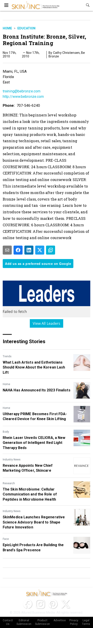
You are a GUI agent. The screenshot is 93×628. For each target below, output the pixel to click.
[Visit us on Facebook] (27, 604)
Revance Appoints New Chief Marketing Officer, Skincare (28, 468)
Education (26, 28)
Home (7, 28)
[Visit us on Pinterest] (52, 604)
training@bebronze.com (21, 91)
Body (6, 431)
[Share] (18, 250)
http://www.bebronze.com (23, 96)
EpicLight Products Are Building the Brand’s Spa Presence (33, 547)
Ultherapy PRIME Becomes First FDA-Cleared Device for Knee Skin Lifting (35, 416)
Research (9, 483)
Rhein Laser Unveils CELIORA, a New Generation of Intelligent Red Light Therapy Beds (34, 443)
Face (6, 539)
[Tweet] (39, 250)
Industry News (12, 459)
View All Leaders (46, 323)
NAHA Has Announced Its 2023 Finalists (36, 390)
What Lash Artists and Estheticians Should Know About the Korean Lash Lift (34, 367)
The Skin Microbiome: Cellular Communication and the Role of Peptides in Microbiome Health (30, 494)
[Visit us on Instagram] (40, 604)
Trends (7, 356)
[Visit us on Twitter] (65, 604)
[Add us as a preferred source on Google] (50, 250)
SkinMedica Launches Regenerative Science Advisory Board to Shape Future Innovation (34, 522)
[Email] (7, 250)
